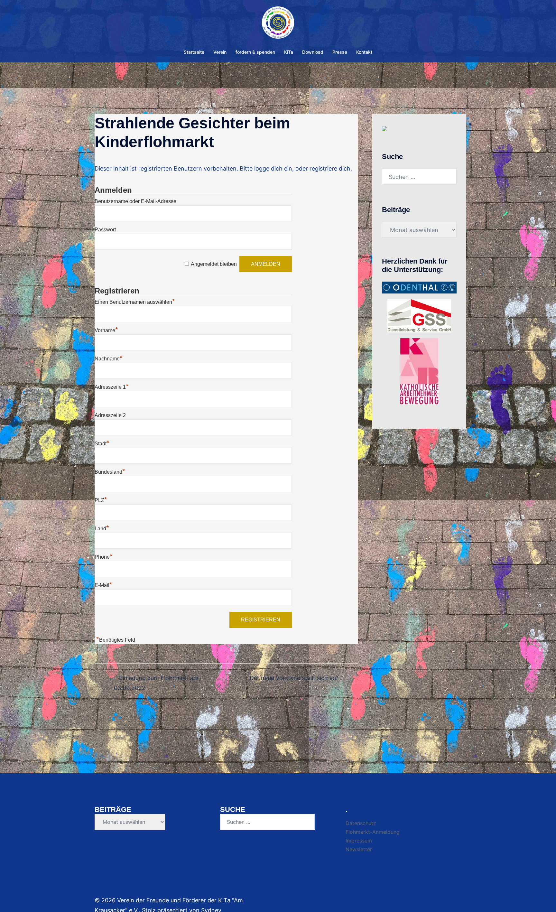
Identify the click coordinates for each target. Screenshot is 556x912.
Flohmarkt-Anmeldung (373, 832)
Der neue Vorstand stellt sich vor (294, 678)
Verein (220, 52)
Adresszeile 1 (112, 387)
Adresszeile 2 (110, 415)
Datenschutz (361, 823)
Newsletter (359, 849)
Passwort (105, 229)
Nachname (109, 358)
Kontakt (364, 52)
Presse (339, 52)
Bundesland (110, 472)
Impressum (359, 840)
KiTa (288, 52)
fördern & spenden (255, 52)
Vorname (106, 330)
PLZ (101, 500)
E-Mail (103, 585)
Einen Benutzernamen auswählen (135, 302)
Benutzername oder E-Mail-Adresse (135, 201)
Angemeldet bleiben (214, 264)
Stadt (102, 443)
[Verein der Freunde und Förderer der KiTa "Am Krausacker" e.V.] (278, 24)
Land (102, 528)
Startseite (194, 52)
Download (312, 52)
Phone (104, 557)
